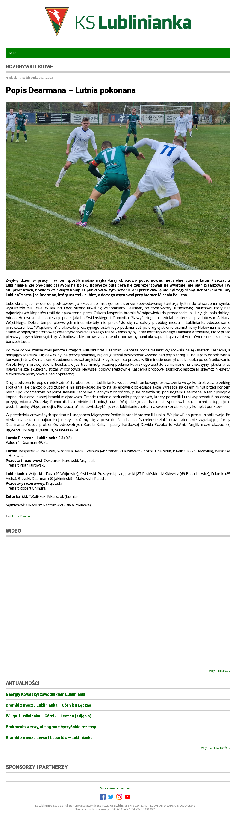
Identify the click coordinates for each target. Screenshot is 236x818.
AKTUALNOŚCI (22, 683)
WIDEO (13, 531)
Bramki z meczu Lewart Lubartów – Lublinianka (49, 737)
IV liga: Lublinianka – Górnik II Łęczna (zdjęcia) (48, 716)
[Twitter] (111, 799)
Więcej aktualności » (215, 748)
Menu (13, 53)
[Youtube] (127, 799)
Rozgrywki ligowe (29, 67)
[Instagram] (119, 799)
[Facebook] (103, 799)
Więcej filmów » (219, 671)
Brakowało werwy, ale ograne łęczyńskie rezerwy (51, 727)
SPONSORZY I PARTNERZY (37, 767)
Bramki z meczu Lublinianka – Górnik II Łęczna (48, 705)
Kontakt (125, 788)
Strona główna (109, 788)
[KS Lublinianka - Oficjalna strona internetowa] (118, 22)
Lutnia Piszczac (21, 516)
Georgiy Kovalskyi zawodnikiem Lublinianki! (46, 694)
